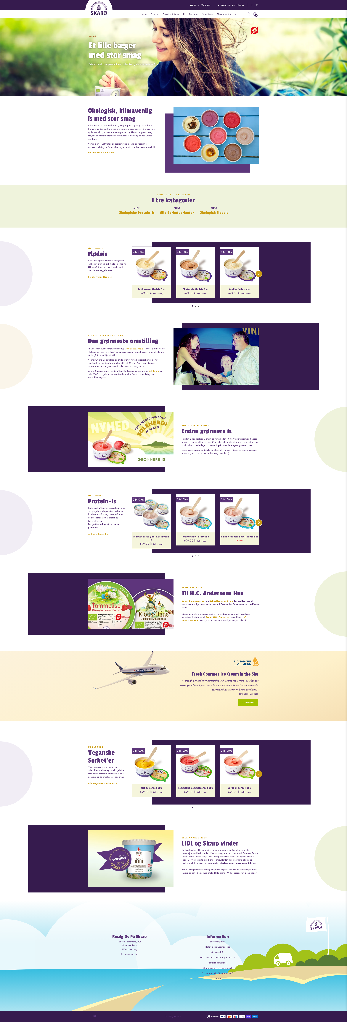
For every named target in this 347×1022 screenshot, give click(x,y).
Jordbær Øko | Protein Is (195, 536)
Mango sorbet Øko (151, 787)
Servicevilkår (217, 952)
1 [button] (192, 306)
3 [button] (198, 306)
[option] (151, 275)
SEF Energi (154, 371)
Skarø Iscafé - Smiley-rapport (217, 968)
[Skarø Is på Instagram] (257, 5)
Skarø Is (177, 1016)
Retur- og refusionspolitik (217, 946)
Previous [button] (128, 270)
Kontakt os (218, 978)
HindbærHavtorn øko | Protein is (239, 536)
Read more (248, 702)
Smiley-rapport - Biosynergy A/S (217, 973)
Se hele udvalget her (98, 534)
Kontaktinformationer (217, 962)
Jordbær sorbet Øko (239, 787)
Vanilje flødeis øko (239, 289)
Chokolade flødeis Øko (195, 289)
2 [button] (195, 306)
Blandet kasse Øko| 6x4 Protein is (151, 538)
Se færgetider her (129, 954)
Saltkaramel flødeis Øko (151, 289)
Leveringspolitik (217, 941)
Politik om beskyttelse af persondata (217, 957)
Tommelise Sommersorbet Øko (195, 787)
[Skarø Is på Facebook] (252, 5)
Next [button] (255, 270)
